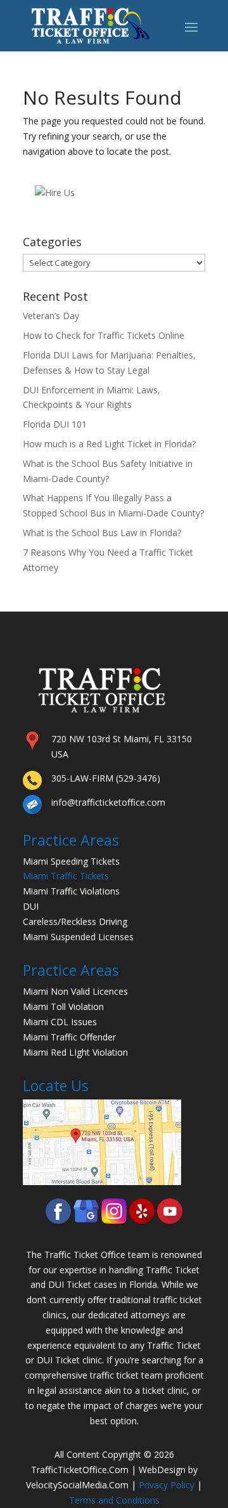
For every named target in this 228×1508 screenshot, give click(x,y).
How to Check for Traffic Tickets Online (103, 335)
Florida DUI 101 (55, 424)
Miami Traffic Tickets (66, 876)
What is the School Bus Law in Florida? (102, 533)
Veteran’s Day (51, 316)
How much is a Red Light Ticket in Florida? (109, 444)
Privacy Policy (166, 1485)
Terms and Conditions (114, 1500)
